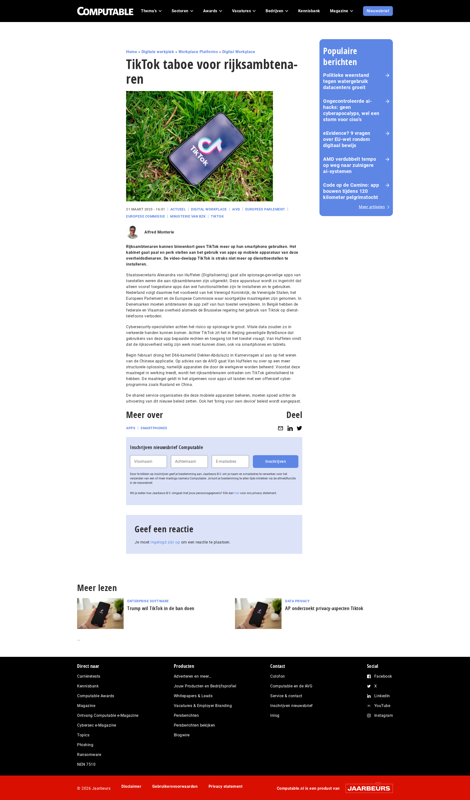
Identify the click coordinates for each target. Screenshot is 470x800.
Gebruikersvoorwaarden (175, 786)
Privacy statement (226, 786)
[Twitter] (299, 428)
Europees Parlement (265, 209)
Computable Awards (95, 696)
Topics (83, 735)
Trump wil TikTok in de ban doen (160, 608)
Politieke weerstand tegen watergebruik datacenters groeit (346, 81)
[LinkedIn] (290, 428)
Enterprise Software (148, 601)
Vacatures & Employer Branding (203, 705)
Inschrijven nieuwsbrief (291, 705)
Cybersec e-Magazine (96, 725)
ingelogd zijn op (165, 542)
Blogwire (182, 735)
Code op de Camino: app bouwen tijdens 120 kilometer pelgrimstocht (351, 191)
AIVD (236, 209)
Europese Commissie (145, 216)
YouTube (382, 705)
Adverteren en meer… (193, 676)
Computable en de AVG (291, 686)
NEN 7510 (86, 764)
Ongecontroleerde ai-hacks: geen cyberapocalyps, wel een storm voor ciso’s (351, 110)
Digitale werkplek (157, 51)
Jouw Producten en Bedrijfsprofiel (205, 686)
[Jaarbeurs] (367, 788)
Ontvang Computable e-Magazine (108, 715)
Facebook (383, 676)
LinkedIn (382, 696)
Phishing (85, 744)
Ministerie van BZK (188, 216)
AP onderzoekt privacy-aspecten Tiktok (324, 608)
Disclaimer (131, 786)
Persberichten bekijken (194, 725)
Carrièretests (88, 676)
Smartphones (154, 428)
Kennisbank (88, 686)
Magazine (86, 705)
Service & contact (286, 696)
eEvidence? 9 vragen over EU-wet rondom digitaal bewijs (346, 139)
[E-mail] (280, 428)
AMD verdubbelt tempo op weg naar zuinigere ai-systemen (349, 165)
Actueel (178, 209)
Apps (130, 428)
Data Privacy (297, 601)
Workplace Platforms (198, 51)
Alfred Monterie (159, 232)
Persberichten (186, 715)
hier (237, 493)
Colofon (277, 676)
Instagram (383, 715)
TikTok (217, 216)
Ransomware (89, 754)
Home (131, 51)
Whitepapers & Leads (193, 696)
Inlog (275, 715)
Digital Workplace (238, 51)
